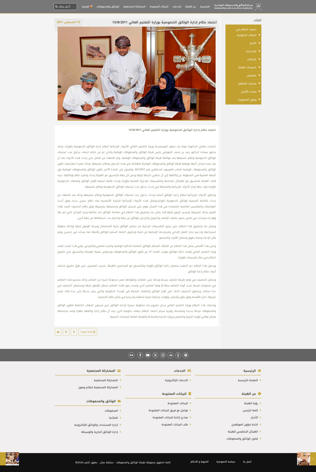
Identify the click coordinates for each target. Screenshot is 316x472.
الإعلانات (251, 59)
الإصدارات (251, 51)
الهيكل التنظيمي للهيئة (243, 431)
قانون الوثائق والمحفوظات (242, 438)
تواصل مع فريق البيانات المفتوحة (169, 410)
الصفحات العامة (247, 67)
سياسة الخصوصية (225, 462)
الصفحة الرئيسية (248, 380)
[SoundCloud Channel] (170, 355)
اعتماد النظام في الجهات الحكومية (246, 32)
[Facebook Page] (140, 355)
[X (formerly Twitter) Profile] (155, 355)
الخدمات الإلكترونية (177, 380)
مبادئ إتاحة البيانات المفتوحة (171, 417)
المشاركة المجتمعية (106, 380)
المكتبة (114, 417)
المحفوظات (112, 410)
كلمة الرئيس (251, 410)
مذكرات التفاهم (247, 83)
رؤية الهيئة (251, 403)
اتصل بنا (247, 462)
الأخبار (253, 43)
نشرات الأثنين (248, 91)
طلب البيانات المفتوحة (175, 424)
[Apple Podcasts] (178, 355)
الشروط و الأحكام (199, 462)
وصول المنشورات (246, 99)
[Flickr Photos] (131, 355)
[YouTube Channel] (148, 355)
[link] (137, 74)
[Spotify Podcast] (186, 355)
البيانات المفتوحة (178, 403)
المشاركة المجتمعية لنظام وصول (98, 387)
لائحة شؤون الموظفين (245, 424)
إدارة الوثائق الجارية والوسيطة (100, 431)
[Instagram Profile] (163, 355)
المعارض (251, 75)
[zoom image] (62, 31)
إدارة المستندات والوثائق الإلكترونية (96, 424)
